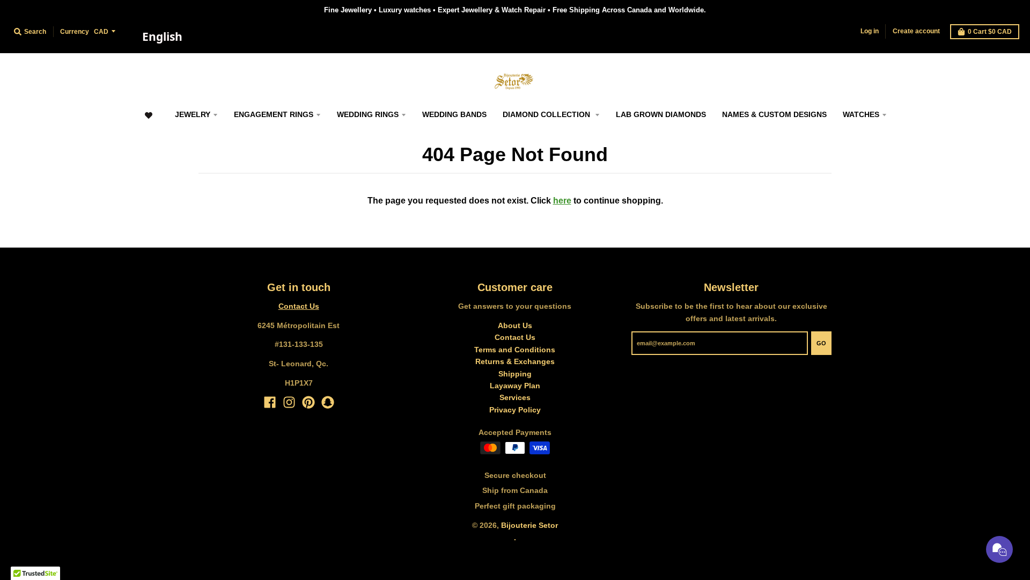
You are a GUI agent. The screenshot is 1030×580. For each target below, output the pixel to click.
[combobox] (162, 37)
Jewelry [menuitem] (192, 114)
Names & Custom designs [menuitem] (774, 114)
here (562, 200)
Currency (74, 31)
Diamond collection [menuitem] (547, 114)
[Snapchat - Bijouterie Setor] (327, 402)
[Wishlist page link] (148, 120)
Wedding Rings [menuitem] (368, 114)
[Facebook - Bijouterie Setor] (269, 402)
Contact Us (298, 306)
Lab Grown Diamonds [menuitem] (661, 114)
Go (821, 343)
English (162, 36)
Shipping (515, 373)
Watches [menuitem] (861, 114)
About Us (515, 325)
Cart (990, 31)
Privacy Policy (515, 409)
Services (515, 397)
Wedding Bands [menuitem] (454, 114)
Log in (869, 31)
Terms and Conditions (514, 349)
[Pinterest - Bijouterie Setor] (308, 402)
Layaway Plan (515, 385)
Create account (916, 31)
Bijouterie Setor (529, 525)
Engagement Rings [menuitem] (273, 114)
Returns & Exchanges (515, 361)
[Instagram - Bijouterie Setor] (289, 402)
